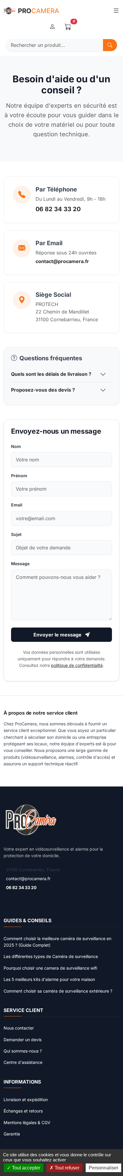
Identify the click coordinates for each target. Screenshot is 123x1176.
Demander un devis (22, 1039)
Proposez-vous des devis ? (43, 390)
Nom (16, 446)
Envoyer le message (58, 635)
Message (20, 563)
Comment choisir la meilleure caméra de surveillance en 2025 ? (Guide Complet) (57, 942)
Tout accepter (25, 1167)
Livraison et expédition (26, 1099)
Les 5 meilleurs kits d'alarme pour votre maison (49, 979)
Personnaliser (103, 1167)
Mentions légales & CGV (27, 1122)
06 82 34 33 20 (58, 209)
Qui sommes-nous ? (23, 1050)
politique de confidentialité (77, 665)
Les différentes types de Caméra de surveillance (51, 956)
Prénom (19, 475)
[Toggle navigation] (116, 10)
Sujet (16, 534)
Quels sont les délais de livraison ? (51, 374)
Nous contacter (19, 1027)
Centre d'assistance (23, 1062)
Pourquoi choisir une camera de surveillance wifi (50, 968)
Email (16, 504)
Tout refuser (66, 1167)
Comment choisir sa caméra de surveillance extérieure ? (58, 990)
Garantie (12, 1133)
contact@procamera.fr (62, 261)
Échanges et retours (23, 1110)
